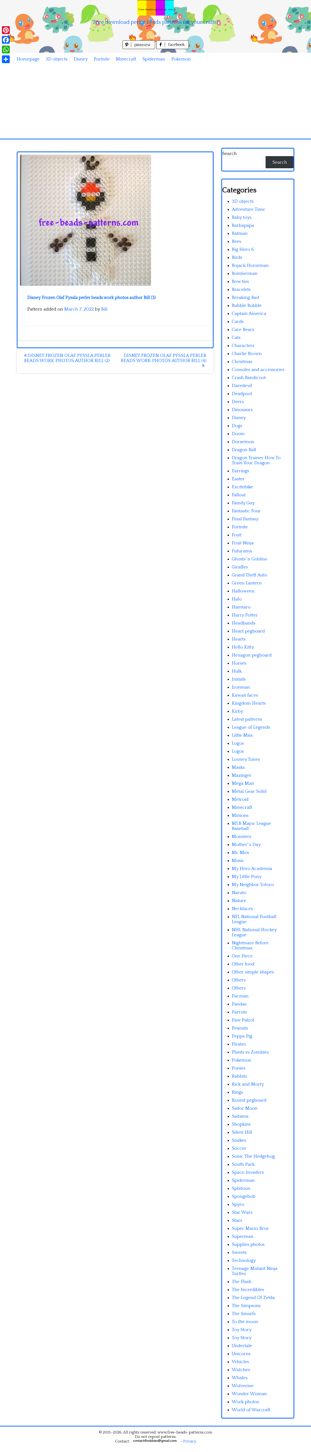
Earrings (240, 470)
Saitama (240, 1116)
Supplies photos (248, 1244)
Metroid (240, 799)
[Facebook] (6, 40)
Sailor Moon (245, 1108)
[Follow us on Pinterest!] (139, 47)
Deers (238, 401)
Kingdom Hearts (249, 703)
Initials (239, 679)
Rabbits (239, 1076)
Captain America (249, 313)
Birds (237, 257)
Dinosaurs (242, 409)
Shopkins (241, 1124)
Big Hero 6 (243, 249)
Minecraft (126, 59)
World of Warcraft (251, 1409)
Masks (238, 767)
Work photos (245, 1401)
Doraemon (243, 441)
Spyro (238, 1204)
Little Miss (242, 735)
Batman (240, 233)
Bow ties (240, 281)
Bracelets (241, 289)
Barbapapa (243, 225)
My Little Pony (246, 876)
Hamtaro (241, 607)
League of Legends (251, 727)
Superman (242, 1236)
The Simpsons (246, 1305)
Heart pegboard (248, 631)
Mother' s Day (246, 844)
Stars (237, 1220)
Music (238, 860)
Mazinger (241, 775)
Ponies (238, 1068)
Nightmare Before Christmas (250, 945)
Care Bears (243, 329)
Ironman (241, 687)
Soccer (239, 1148)
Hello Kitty (243, 647)
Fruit (237, 535)
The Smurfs (244, 1313)
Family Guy (243, 503)
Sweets (239, 1252)
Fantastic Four (246, 511)
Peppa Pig (242, 1036)
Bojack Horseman (250, 265)
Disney (81, 59)
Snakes (239, 1140)
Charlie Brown (247, 353)
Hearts (239, 639)
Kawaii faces (245, 695)
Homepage (28, 59)
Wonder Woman (249, 1393)
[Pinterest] (6, 30)
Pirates (239, 1044)
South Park (243, 1164)
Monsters (241, 836)
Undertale (242, 1345)
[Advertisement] (155, 102)
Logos (238, 743)
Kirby (237, 711)
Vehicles (240, 1361)
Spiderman (153, 59)
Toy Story (241, 1329)
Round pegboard (249, 1100)
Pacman (240, 996)
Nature (239, 900)
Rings (237, 1092)
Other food (243, 964)
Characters (243, 345)
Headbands (243, 623)
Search (229, 153)
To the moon (245, 1321)
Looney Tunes (246, 759)
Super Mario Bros (250, 1228)
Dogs (237, 425)
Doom (238, 433)
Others (239, 980)
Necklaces (242, 908)
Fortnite (102, 59)
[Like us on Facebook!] (172, 47)
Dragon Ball (244, 449)
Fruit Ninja (243, 543)
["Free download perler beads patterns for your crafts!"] (155, 8)
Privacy (189, 1441)
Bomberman (245, 273)
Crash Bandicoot (249, 377)
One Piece (242, 956)
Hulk (237, 671)
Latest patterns (247, 719)
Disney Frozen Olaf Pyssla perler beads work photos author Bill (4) (163, 358)
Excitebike (242, 487)
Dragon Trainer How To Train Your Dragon (256, 460)
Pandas (239, 1004)
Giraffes (240, 567)
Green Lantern (247, 583)
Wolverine (243, 1385)
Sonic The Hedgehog (253, 1156)
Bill (104, 309)
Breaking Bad (245, 297)
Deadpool (242, 393)
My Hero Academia (252, 868)
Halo (237, 599)
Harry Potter (245, 615)
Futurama (242, 551)
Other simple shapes (253, 972)
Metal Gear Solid (249, 791)
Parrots (239, 1012)
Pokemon (181, 59)
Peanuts (240, 1028)
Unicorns (241, 1353)
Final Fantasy (245, 519)
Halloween (243, 591)
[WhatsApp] (6, 49)
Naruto (239, 892)
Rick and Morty (248, 1084)
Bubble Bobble (247, 305)
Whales (240, 1377)
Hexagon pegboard (252, 655)
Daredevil (242, 385)
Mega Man (243, 783)
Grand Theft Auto (249, 575)
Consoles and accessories (258, 369)
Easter (238, 478)
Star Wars (242, 1212)
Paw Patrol (243, 1020)
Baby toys (241, 217)
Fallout (239, 495)
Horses (239, 663)
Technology (244, 1260)
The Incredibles (248, 1289)
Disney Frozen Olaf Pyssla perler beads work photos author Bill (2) (67, 358)
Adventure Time (248, 209)
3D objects (57, 59)
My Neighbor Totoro (253, 884)
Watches (241, 1369)
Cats (236, 337)
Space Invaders (248, 1172)
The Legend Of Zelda (253, 1297)
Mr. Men (240, 852)
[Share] (6, 59)
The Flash (241, 1281)
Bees (236, 241)
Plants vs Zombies (250, 1052)
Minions (240, 815)
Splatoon (241, 1188)
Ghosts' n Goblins (249, 559)
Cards (238, 321)
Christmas (242, 361)
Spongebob (243, 1196)
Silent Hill (242, 1132)
